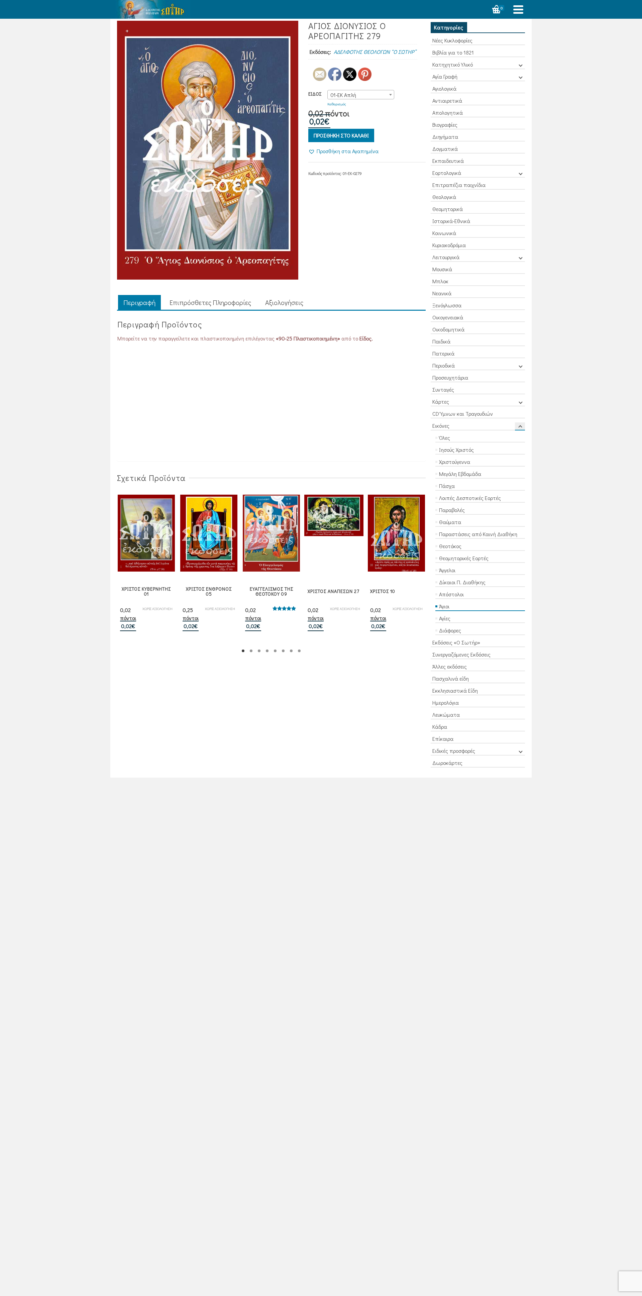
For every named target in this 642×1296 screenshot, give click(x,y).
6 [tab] (283, 650)
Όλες (444, 437)
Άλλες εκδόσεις (449, 666)
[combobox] (360, 94)
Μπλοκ (440, 281)
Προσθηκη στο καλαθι (341, 135)
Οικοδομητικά (448, 329)
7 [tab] (291, 650)
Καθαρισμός (336, 103)
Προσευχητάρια (450, 377)
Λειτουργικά (445, 257)
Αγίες (444, 618)
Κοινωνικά (444, 232)
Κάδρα (439, 726)
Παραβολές (452, 509)
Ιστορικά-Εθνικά (451, 220)
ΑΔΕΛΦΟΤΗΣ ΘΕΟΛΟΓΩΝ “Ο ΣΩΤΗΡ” (375, 51)
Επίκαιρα (442, 738)
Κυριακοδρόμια (449, 244)
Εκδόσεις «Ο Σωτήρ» (456, 642)
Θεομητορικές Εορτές (464, 558)
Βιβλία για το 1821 (453, 52)
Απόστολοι (451, 594)
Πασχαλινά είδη (450, 678)
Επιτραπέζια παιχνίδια (459, 184)
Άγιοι (444, 606)
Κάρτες (440, 401)
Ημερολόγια (445, 702)
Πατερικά (443, 353)
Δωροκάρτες (447, 762)
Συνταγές (443, 389)
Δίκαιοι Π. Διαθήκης (462, 582)
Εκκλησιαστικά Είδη (455, 690)
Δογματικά (445, 148)
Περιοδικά (443, 365)
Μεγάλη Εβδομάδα (460, 473)
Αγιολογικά (444, 88)
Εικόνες (440, 425)
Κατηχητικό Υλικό (452, 64)
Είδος (314, 94)
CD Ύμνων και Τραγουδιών (462, 413)
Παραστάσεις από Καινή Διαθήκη (478, 533)
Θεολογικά (444, 196)
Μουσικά (442, 269)
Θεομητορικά (447, 208)
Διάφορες (450, 630)
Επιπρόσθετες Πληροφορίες (210, 302)
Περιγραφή (139, 302)
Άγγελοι (447, 570)
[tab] (139, 303)
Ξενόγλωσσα (446, 305)
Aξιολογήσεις (284, 302)
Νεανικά (441, 293)
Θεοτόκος (450, 546)
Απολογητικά (447, 112)
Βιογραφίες (444, 124)
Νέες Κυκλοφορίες (452, 40)
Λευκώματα (446, 714)
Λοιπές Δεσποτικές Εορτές (470, 497)
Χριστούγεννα (454, 461)
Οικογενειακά (447, 317)
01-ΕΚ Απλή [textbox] (343, 94)
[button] (343, 151)
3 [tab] (259, 650)
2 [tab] (251, 650)
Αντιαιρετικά (447, 100)
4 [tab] (267, 650)
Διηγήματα (445, 136)
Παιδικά (441, 341)
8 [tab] (299, 650)
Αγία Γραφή (444, 76)
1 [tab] (243, 650)
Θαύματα (450, 521)
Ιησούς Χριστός (456, 449)
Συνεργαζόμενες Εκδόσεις (461, 654)
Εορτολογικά (446, 172)
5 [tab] (275, 650)
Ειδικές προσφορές (453, 750)
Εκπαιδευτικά (448, 160)
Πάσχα (447, 485)
